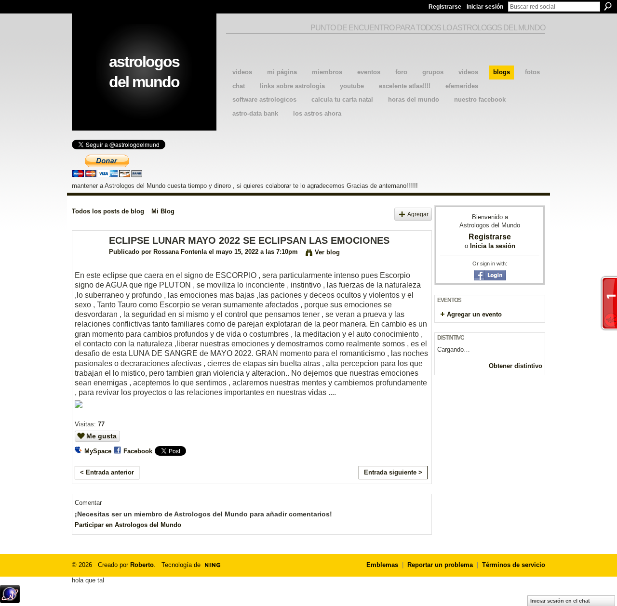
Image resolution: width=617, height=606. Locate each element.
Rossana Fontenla (180, 251)
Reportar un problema (440, 564)
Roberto (142, 564)
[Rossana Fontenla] (87, 261)
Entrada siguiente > (393, 472)
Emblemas (382, 564)
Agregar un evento (474, 314)
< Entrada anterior (107, 472)
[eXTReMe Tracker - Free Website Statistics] (10, 600)
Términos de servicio (513, 564)
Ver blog (327, 252)
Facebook (137, 451)
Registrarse (445, 6)
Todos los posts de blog (108, 211)
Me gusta (101, 436)
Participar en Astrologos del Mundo (128, 524)
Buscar (608, 6)
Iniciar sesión (485, 6)
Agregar (418, 214)
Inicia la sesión (492, 246)
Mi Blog (162, 211)
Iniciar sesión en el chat (560, 601)
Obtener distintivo (515, 365)
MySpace (97, 451)
